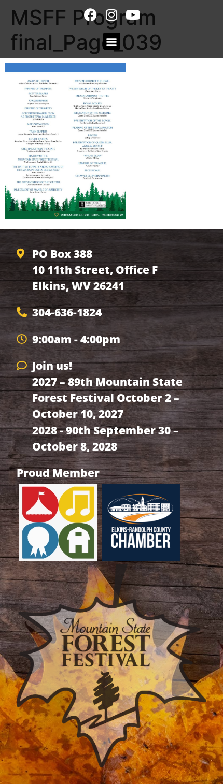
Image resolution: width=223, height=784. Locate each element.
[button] (111, 41)
